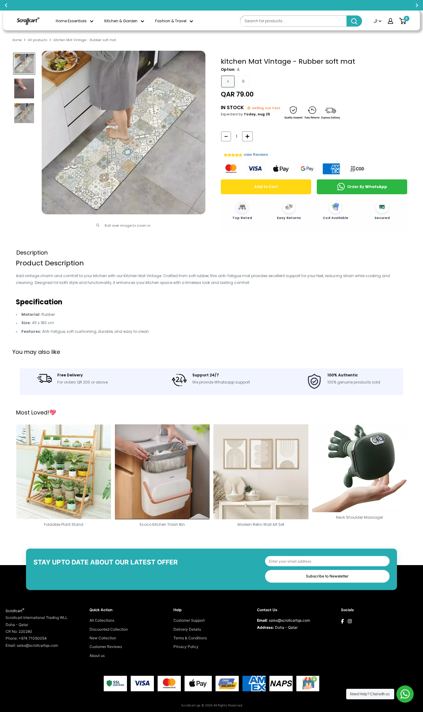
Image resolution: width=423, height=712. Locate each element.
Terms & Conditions (190, 638)
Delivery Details (187, 629)
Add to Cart (266, 186)
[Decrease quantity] (226, 136)
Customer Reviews (105, 646)
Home (17, 40)
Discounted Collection (108, 629)
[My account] (390, 21)
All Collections (101, 620)
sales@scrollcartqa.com (289, 620)
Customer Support (189, 620)
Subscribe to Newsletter (327, 576)
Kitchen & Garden (120, 21)
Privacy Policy (185, 646)
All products (37, 40)
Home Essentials (71, 21)
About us (97, 655)
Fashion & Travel (170, 21)
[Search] (354, 21)
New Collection (102, 638)
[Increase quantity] (247, 136)
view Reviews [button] (256, 154)
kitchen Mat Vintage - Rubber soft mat (288, 61)
